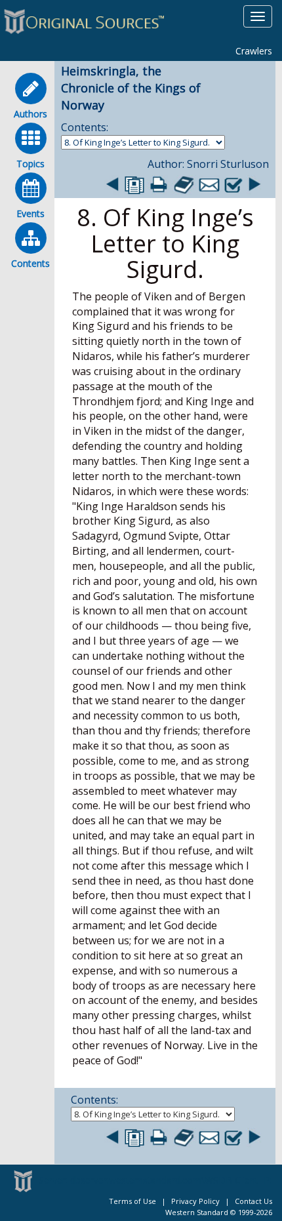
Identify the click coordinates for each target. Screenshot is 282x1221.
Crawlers (253, 51)
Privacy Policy (195, 1201)
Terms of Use (132, 1201)
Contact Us (253, 1201)
